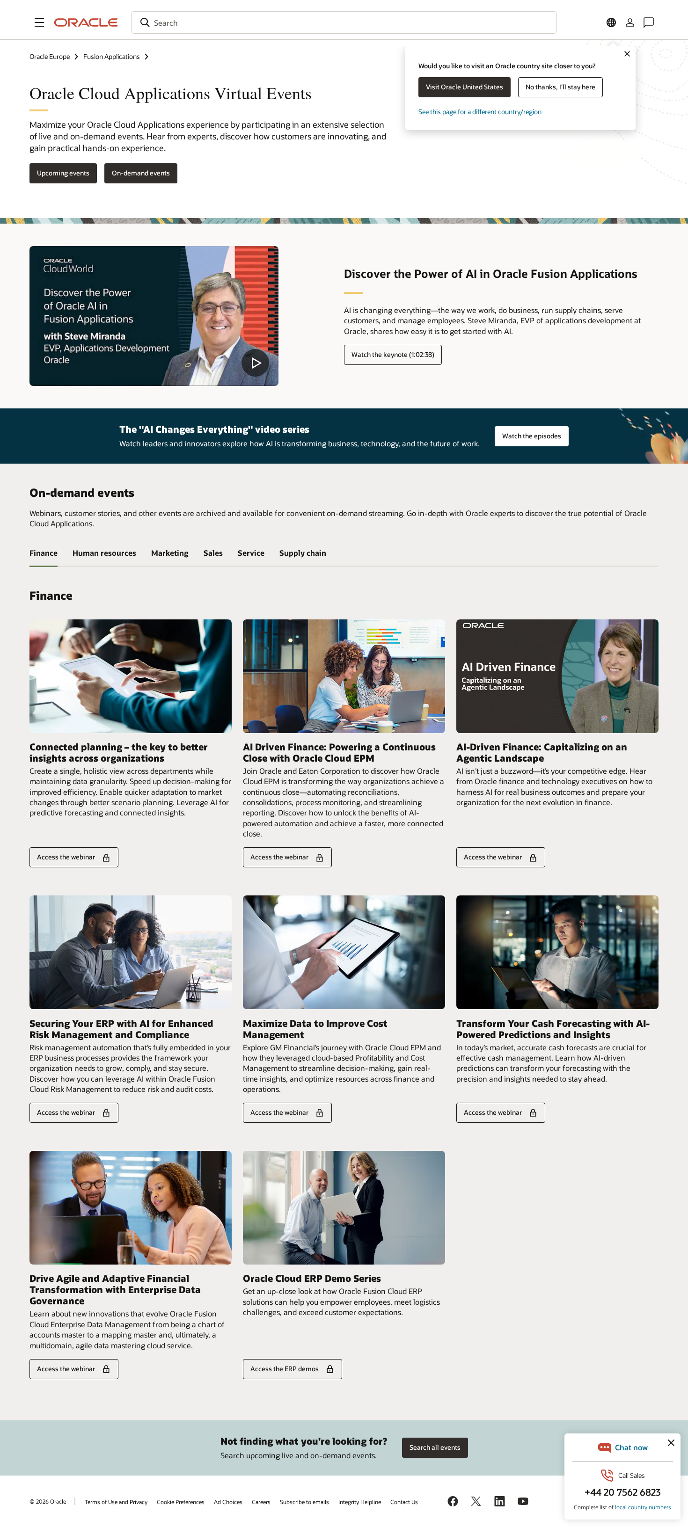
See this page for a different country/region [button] (480, 111)
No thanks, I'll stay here (560, 86)
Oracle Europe (49, 56)
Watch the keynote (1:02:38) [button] (392, 354)
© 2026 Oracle (47, 1501)
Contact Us (404, 1501)
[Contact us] (648, 22)
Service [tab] (251, 553)
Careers (261, 1501)
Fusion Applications (111, 56)
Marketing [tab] (170, 553)
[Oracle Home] (86, 22)
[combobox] (344, 22)
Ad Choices (228, 1501)
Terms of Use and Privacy (116, 1501)
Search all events (435, 1447)
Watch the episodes (531, 435)
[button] (39, 22)
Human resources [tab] (104, 553)
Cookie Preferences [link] (181, 1501)
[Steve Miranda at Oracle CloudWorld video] (153, 316)
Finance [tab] (43, 553)
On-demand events (141, 172)
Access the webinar (66, 856)
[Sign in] (630, 22)
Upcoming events (63, 172)
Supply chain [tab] (302, 553)
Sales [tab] (213, 553)
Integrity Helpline (359, 1501)
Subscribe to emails (304, 1501)
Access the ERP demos (284, 1368)
